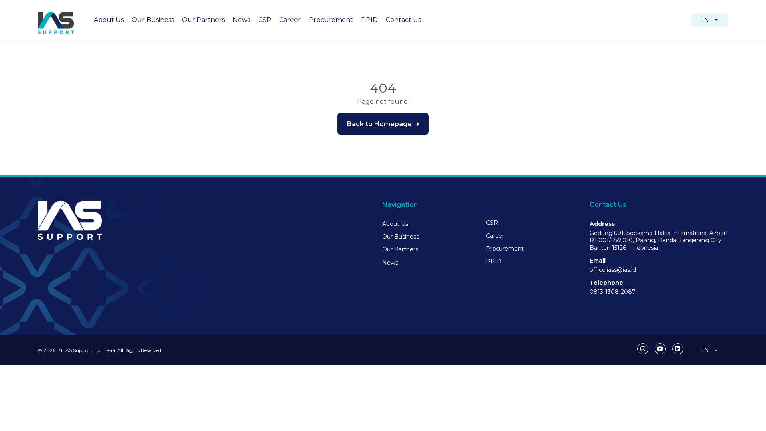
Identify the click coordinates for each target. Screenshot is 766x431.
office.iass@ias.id (613, 269)
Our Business (153, 20)
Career (290, 20)
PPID (369, 20)
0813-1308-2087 (613, 291)
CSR (264, 20)
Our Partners (203, 20)
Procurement (331, 20)
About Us (109, 20)
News (241, 20)
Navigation (400, 204)
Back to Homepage (379, 124)
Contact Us (403, 20)
